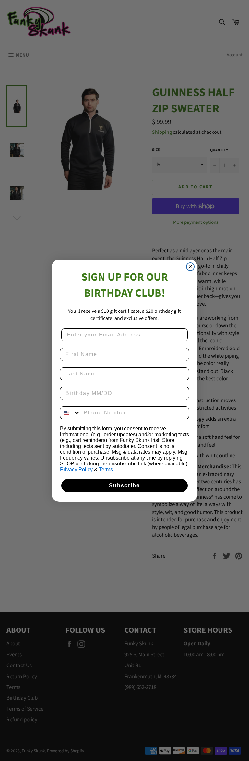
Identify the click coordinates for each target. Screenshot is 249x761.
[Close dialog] (190, 267)
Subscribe (124, 485)
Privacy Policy (76, 469)
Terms (106, 469)
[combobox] (70, 413)
